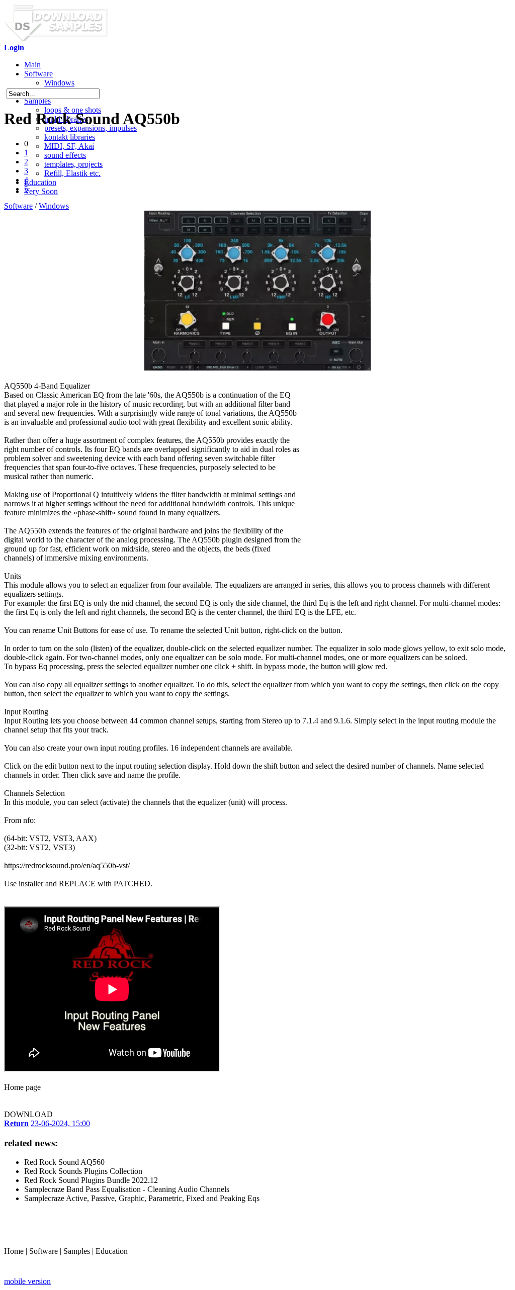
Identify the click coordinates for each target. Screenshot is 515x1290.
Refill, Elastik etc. (72, 173)
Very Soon (41, 191)
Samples (37, 101)
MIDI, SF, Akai (69, 146)
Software (38, 73)
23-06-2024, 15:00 (60, 1123)
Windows (59, 82)
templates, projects (73, 164)
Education (40, 182)
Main (32, 64)
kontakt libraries (69, 137)
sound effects (65, 155)
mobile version (27, 1281)
